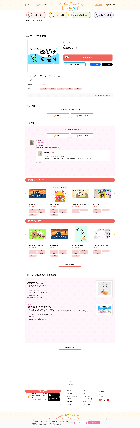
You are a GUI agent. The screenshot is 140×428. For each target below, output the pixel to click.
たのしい (63, 209)
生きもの (44, 88)
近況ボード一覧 (70, 347)
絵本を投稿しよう (87, 399)
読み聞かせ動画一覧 (72, 396)
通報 (36, 162)
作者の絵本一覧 (70, 264)
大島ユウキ (66, 50)
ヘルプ (84, 393)
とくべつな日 (54, 214)
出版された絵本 (71, 399)
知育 (61, 88)
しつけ (69, 88)
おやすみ (33, 253)
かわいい (54, 209)
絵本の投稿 (69, 393)
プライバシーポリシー (106, 394)
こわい (32, 209)
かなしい (76, 209)
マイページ (69, 401)
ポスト (108, 64)
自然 (78, 88)
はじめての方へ (87, 390)
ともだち (52, 88)
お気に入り (69, 404)
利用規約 (102, 391)
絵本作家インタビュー (88, 407)
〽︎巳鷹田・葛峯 (40, 142)
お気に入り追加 (74, 64)
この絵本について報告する (103, 95)
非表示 (40, 162)
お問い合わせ (86, 396)
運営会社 (102, 396)
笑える (75, 253)
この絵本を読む (87, 57)
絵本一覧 (33, 20)
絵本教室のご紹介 (87, 401)
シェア (96, 64)
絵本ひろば (70, 6)
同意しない (80, 422)
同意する (93, 422)
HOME (27, 20)
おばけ (32, 212)
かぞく (75, 212)
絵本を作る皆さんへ (88, 404)
